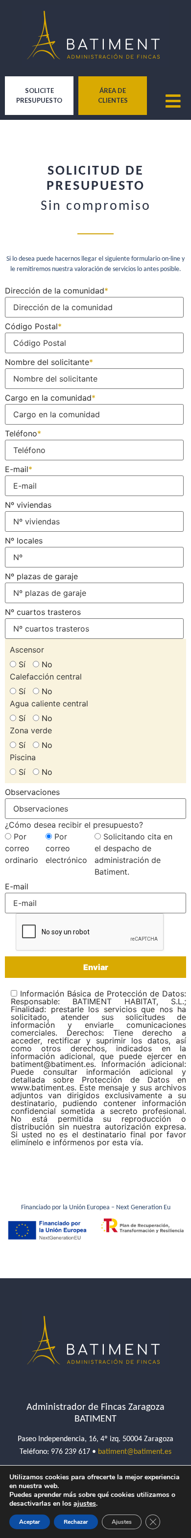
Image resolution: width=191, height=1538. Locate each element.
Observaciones (32, 791)
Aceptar (29, 1522)
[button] (181, 101)
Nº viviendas (28, 504)
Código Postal (33, 325)
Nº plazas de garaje (41, 575)
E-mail (18, 468)
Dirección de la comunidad (56, 290)
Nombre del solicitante (49, 361)
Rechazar (76, 1522)
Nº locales (24, 540)
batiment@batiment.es (134, 1452)
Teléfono (23, 433)
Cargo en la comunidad (50, 397)
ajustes (84, 1503)
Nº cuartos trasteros (43, 611)
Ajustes (122, 1522)
